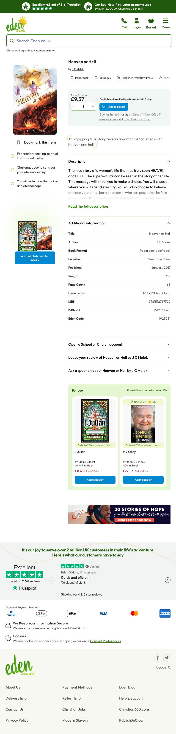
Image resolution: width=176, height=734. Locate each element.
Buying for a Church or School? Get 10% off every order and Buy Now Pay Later (129, 117)
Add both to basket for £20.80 (35, 257)
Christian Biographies (19, 50)
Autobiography (45, 50)
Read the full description (88, 206)
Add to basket (116, 106)
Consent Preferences (105, 641)
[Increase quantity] (93, 106)
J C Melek (78, 69)
